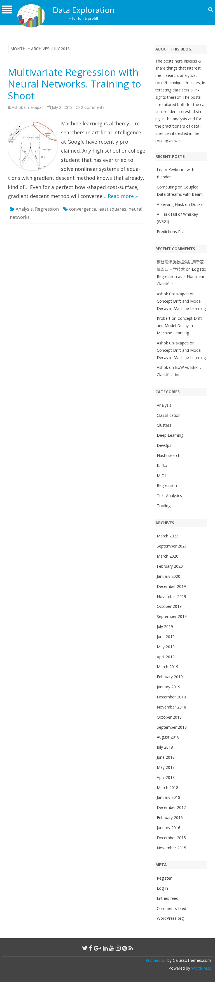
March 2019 (167, 666)
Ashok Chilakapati (28, 107)
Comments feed (171, 908)
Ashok (162, 367)
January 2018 (168, 797)
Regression (47, 209)
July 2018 (165, 747)
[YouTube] (111, 948)
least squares (112, 209)
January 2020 (168, 576)
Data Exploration (83, 10)
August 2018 (168, 737)
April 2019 (166, 656)
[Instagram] (118, 948)
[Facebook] (90, 948)
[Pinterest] (124, 948)
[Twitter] (85, 948)
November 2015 (171, 847)
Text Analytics (169, 495)
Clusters (164, 425)
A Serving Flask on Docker (180, 204)
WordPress (200, 968)
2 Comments (92, 107)
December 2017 (171, 807)
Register (164, 878)
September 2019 (172, 616)
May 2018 (166, 767)
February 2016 (170, 817)
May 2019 (166, 646)
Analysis (24, 209)
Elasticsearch (168, 455)
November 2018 (171, 707)
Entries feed (167, 898)
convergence (82, 209)
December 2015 (171, 837)
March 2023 (167, 536)
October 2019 (169, 606)
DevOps (164, 445)
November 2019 (171, 596)
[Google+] (97, 948)
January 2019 (168, 686)
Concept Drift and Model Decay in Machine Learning (179, 325)
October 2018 (169, 717)
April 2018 (166, 777)
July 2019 (165, 626)
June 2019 (166, 636)
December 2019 (171, 586)
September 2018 (172, 727)
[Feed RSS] (130, 948)
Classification (169, 415)
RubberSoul (156, 960)
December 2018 (171, 697)
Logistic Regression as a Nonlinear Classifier (181, 276)
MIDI (161, 475)
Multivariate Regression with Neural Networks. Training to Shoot (74, 83)
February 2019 (170, 676)
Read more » (123, 196)
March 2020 (167, 556)
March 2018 (167, 787)
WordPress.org (170, 918)
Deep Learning (170, 435)
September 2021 (172, 546)
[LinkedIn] (105, 948)
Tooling (163, 505)
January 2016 (168, 827)
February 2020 (170, 566)
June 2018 (166, 757)
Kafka (162, 465)
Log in (162, 888)
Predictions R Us (171, 231)
